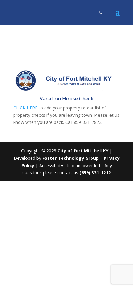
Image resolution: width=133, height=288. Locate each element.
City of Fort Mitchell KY (83, 151)
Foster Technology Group (70, 158)
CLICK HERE (25, 108)
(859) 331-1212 (95, 173)
